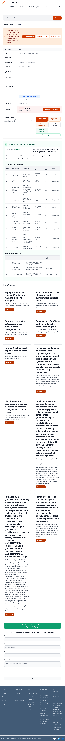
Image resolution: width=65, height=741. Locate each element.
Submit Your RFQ (29, 36)
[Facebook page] (54, 739)
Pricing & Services (11, 7)
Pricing (4, 700)
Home (4, 7)
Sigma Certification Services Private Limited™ (18, 738)
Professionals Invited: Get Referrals (44, 721)
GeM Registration (42, 36)
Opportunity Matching (54, 119)
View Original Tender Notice (28, 96)
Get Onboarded (39, 7)
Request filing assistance (42, 119)
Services (5, 697)
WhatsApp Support (42, 130)
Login (55, 7)
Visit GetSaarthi (58, 719)
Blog (3, 704)
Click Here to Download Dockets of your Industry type (32, 626)
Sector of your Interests (11, 660)
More (47, 7)
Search (57, 18)
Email (5, 644)
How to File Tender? (22, 7)
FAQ (16, 697)
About (4, 693)
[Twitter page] (59, 739)
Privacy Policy (32, 693)
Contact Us (31, 7)
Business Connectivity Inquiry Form (44, 703)
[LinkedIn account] (63, 739)
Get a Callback (19, 700)
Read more (9, 309)
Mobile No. (7, 652)
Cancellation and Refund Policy (31, 704)
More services (55, 36)
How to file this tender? (54, 124)
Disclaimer (31, 710)
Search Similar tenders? (52, 109)
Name (6, 636)
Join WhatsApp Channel (48, 135)
